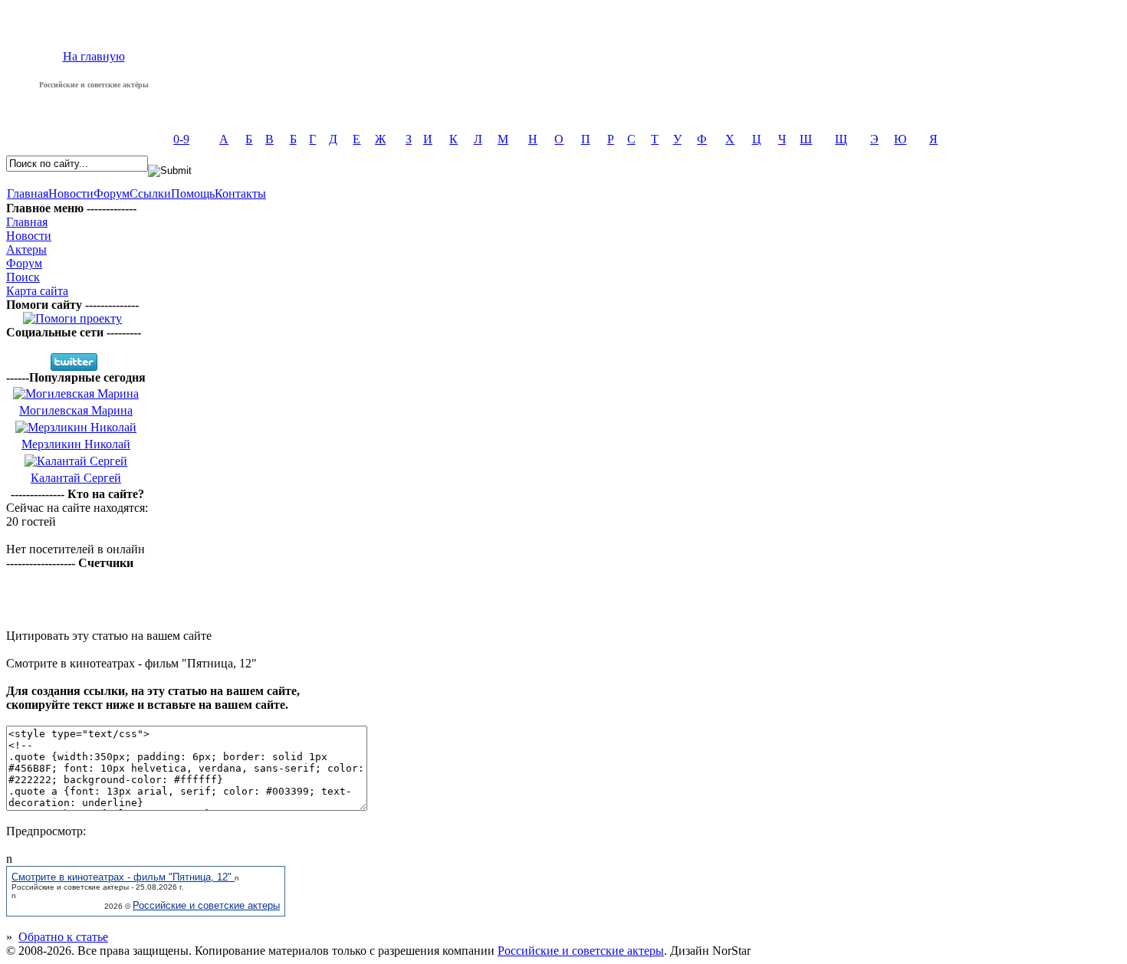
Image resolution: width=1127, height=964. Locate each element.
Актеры (26, 249)
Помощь (193, 193)
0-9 (181, 139)
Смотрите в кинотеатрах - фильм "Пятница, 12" (123, 877)
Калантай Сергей (76, 477)
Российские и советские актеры (206, 905)
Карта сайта (37, 290)
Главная (27, 193)
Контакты (240, 193)
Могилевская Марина (76, 410)
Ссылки (150, 193)
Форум (112, 193)
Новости (71, 193)
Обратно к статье (63, 936)
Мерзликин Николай (75, 444)
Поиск (23, 277)
